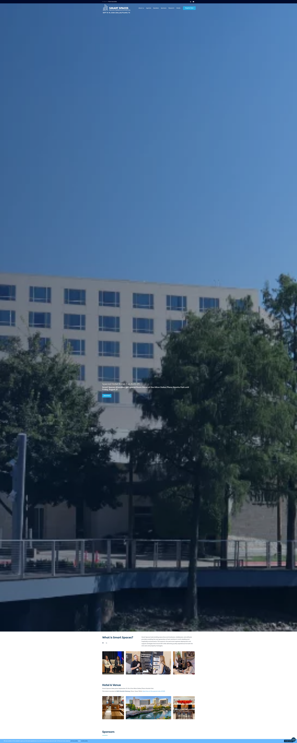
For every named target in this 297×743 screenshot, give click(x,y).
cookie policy (84, 741)
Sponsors (163, 8)
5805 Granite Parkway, (123, 691)
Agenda (148, 8)
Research (171, 8)
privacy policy (74, 741)
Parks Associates (112, 1)
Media (178, 8)
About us (141, 8)
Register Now (189, 8)
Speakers (156, 8)
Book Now (107, 395)
